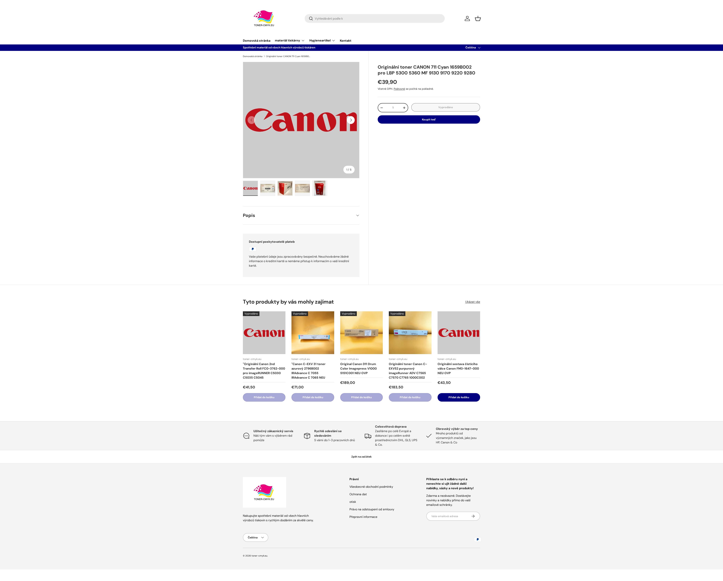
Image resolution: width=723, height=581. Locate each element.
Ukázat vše (472, 302)
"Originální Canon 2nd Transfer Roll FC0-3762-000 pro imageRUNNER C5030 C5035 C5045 (264, 371)
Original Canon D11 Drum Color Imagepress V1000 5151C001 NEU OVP (358, 368)
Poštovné (399, 88)
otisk (352, 502)
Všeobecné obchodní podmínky (371, 487)
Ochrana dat (358, 494)
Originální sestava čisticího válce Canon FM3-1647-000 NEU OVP (458, 368)
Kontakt (345, 41)
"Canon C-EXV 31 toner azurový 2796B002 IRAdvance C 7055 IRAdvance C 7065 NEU (308, 371)
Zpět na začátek (361, 456)
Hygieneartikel (320, 40)
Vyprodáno (445, 107)
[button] (478, 18)
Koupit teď (429, 119)
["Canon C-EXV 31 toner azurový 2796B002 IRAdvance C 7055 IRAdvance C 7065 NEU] (312, 332)
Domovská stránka (256, 41)
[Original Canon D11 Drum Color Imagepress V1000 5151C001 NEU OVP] (361, 332)
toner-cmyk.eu (259, 555)
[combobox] (375, 18)
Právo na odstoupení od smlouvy (371, 509)
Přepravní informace (363, 517)
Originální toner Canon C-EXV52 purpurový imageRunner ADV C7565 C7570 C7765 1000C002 (408, 371)
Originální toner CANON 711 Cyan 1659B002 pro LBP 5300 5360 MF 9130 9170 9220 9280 (288, 56)
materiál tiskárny (287, 40)
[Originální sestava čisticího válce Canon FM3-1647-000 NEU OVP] (459, 332)
